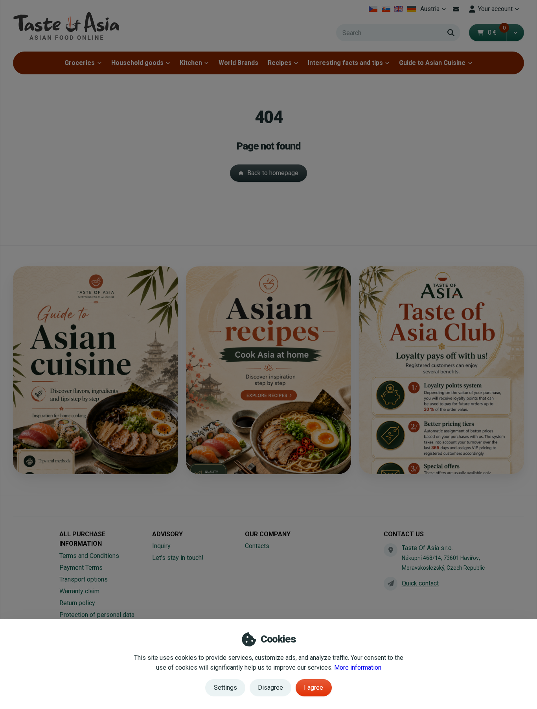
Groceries (79, 62)
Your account (495, 9)
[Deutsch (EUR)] (411, 9)
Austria (434, 11)
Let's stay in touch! (178, 557)
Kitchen (191, 62)
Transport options (83, 579)
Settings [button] (225, 687)
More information (357, 667)
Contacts (257, 546)
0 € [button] (496, 32)
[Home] (66, 26)
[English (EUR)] (398, 9)
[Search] (450, 32)
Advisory (167, 534)
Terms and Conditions (89, 555)
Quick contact (420, 583)
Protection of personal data (96, 615)
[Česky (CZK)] (373, 9)
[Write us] (390, 583)
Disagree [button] (270, 687)
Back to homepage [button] (272, 173)
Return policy (77, 603)
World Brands (238, 62)
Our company (268, 534)
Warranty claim (79, 591)
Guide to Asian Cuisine (432, 62)
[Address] (390, 550)
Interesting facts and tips (345, 62)
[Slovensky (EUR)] (385, 9)
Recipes (280, 62)
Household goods (137, 62)
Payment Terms (81, 567)
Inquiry (161, 546)
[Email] (456, 9)
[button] (515, 32)
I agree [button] (313, 687)
